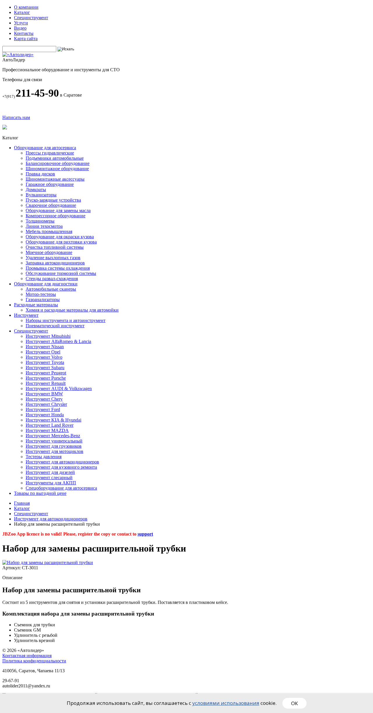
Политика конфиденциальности (34, 660)
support (145, 533)
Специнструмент (31, 17)
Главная (22, 503)
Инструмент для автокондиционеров (50, 518)
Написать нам (16, 117)
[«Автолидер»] (18, 54)
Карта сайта (26, 38)
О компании (26, 7)
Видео (20, 28)
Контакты (24, 33)
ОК (294, 703)
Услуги (21, 22)
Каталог (22, 12)
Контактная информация (27, 655)
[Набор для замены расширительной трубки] (47, 562)
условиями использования (225, 703)
